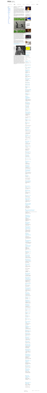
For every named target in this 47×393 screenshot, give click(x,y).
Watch (24, 4)
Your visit (10, 4)
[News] (28, 135)
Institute (33, 4)
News (14, 4)
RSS (8, 7)
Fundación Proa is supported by (13, 1)
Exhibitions (19, 4)
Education (28, 4)
